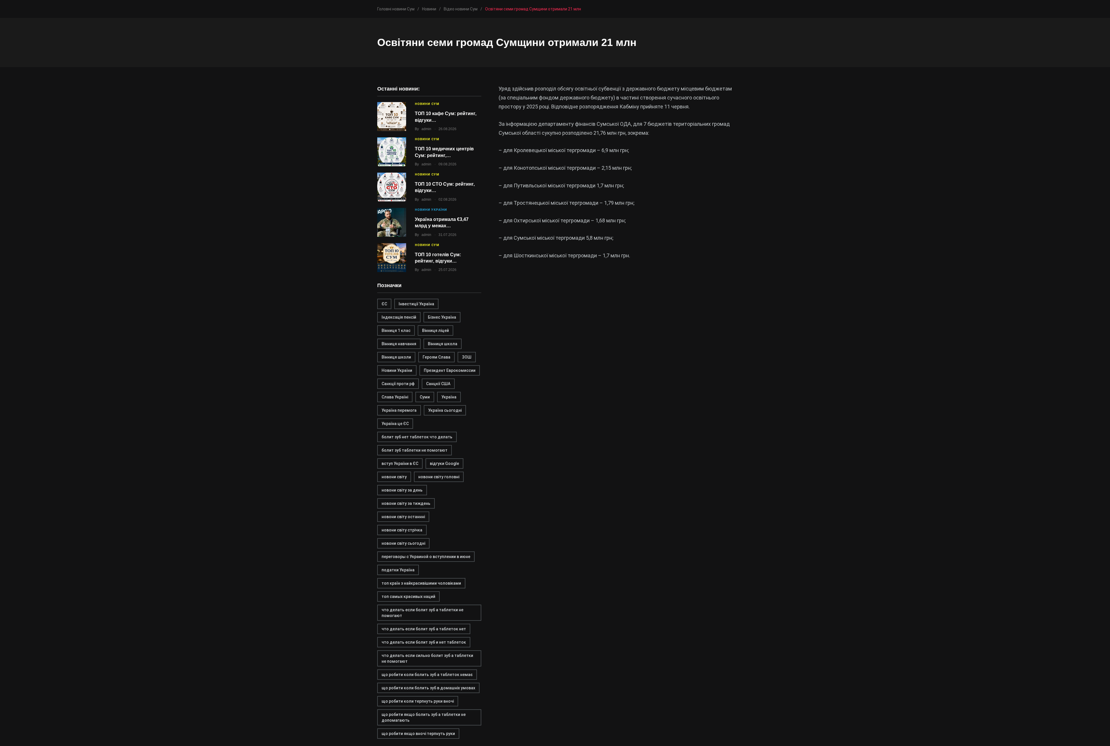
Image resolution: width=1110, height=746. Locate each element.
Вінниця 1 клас (396, 330)
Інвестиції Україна (416, 304)
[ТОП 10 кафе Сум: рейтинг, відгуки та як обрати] (391, 116)
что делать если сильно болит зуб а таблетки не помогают (427, 658)
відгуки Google (444, 463)
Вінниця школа (442, 343)
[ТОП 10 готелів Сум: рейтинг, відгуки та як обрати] (391, 257)
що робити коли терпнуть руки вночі (418, 701)
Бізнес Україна (442, 317)
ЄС (384, 304)
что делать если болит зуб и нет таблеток (424, 642)
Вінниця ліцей (435, 330)
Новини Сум (427, 104)
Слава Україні (395, 397)
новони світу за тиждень (406, 503)
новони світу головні (438, 476)
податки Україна (398, 570)
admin (426, 129)
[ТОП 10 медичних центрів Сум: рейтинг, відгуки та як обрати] (391, 151)
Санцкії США (438, 383)
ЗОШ (466, 357)
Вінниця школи (396, 357)
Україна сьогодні (445, 410)
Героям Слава (436, 357)
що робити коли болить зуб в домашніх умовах (428, 688)
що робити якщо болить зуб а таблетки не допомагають (424, 717)
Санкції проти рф (398, 383)
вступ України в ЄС (400, 463)
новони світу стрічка (402, 530)
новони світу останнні (403, 516)
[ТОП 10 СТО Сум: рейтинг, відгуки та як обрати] (391, 187)
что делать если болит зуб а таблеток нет (424, 629)
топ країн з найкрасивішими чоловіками (421, 583)
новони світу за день (402, 490)
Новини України (431, 210)
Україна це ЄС (395, 423)
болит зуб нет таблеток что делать (417, 437)
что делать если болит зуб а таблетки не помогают (422, 612)
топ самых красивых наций (408, 596)
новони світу (394, 476)
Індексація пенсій (399, 317)
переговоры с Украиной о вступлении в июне (426, 556)
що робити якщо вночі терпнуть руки (418, 733)
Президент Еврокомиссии (450, 370)
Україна (448, 397)
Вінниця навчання (399, 343)
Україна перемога (399, 410)
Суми (425, 397)
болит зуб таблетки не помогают (414, 450)
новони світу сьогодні (403, 543)
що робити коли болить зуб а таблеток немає (427, 674)
